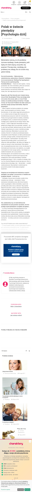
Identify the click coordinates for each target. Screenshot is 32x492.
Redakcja (7, 399)
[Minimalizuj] (30, 441)
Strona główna (5, 18)
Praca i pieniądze (15, 18)
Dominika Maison (8, 38)
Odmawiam (20, 489)
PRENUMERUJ (25, 8)
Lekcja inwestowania (7, 371)
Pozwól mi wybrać (5, 489)
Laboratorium (16, 54)
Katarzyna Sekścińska (10, 373)
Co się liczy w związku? (8, 422)
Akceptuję (27, 489)
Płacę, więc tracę (21, 428)
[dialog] (16, 486)
